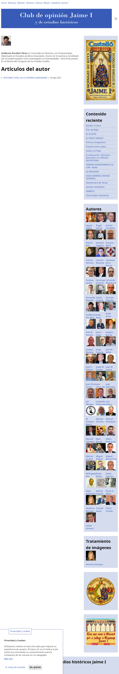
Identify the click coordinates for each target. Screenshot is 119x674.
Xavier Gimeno (90, 527)
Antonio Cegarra (100, 244)
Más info (8, 658)
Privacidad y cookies (20, 631)
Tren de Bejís (92, 129)
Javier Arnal (108, 315)
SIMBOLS (90, 191)
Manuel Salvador (90, 440)
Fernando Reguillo (90, 299)
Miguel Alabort (99, 457)
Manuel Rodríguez (111, 420)
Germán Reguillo (110, 299)
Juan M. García (109, 368)
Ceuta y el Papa (93, 150)
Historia (30, 2)
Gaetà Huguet (99, 299)
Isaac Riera (98, 316)
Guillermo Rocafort (91, 316)
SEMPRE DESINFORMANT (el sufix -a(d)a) (99, 166)
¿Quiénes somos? (59, 2)
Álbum (46, 2)
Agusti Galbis (89, 226)
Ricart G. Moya (110, 492)
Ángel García (99, 226)
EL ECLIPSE (91, 134)
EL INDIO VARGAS (94, 138)
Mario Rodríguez (111, 440)
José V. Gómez (89, 368)
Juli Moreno (90, 403)
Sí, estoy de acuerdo (15, 667)
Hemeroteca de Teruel (97, 182)
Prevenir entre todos (96, 146)
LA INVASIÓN (92, 171)
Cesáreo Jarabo (90, 281)
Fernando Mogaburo (111, 281)
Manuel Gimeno (100, 420)
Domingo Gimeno (100, 281)
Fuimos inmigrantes (96, 142)
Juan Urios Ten (100, 385)
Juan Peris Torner (91, 385)
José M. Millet (109, 351)
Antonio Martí (110, 244)
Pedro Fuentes (110, 475)
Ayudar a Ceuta (93, 125)
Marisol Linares (89, 457)
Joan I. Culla (99, 333)
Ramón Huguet (99, 492)
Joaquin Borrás (109, 333)
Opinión (21, 2)
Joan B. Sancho (89, 333)
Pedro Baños (99, 475)
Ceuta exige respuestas (97, 195)
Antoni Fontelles (110, 226)
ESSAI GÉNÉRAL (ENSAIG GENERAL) (98, 177)
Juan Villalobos (110, 385)
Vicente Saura (99, 509)
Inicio (4, 2)
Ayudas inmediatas (95, 186)
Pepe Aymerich (90, 492)
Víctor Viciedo (109, 509)
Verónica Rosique (90, 509)
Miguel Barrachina (111, 457)
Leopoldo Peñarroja (100, 403)
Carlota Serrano (90, 261)
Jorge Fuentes (100, 351)
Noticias (12, 2)
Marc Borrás (99, 440)
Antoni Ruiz (89, 244)
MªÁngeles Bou (91, 475)
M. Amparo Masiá (90, 421)
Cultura (38, 2)
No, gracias (35, 667)
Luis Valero (109, 403)
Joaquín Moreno (90, 351)
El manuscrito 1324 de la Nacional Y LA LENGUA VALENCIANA (98, 158)
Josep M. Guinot (100, 368)
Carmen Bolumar (100, 261)
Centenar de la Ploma (110, 263)
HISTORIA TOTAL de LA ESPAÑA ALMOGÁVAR (25, 77)
